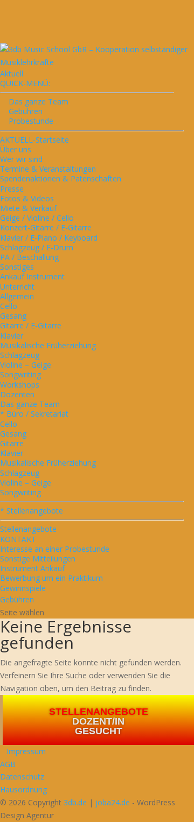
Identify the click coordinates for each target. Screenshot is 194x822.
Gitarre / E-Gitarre (30, 325)
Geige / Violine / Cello (37, 218)
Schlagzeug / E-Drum (36, 247)
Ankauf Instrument (32, 276)
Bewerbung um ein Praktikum (51, 578)
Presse (12, 189)
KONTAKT (18, 539)
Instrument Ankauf (32, 568)
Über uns (15, 149)
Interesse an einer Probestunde (54, 549)
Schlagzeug (19, 355)
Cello (8, 306)
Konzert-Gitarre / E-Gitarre (46, 227)
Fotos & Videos (27, 198)
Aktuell (11, 73)
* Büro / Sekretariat (34, 414)
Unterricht (17, 287)
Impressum (23, 751)
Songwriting (20, 374)
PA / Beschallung (29, 257)
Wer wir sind (21, 159)
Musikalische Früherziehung (48, 345)
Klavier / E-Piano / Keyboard (49, 238)
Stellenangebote (28, 529)
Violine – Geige (25, 365)
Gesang (13, 316)
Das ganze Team (30, 404)
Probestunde (26, 121)
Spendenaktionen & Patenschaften (60, 178)
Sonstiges (17, 267)
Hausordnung (23, 789)
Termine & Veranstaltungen (48, 169)
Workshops (19, 385)
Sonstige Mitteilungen (37, 558)
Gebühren (21, 111)
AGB (8, 764)
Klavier (11, 336)
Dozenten (17, 394)
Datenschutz (22, 776)
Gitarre (12, 443)
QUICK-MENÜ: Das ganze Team (34, 92)
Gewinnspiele (23, 588)
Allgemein (17, 296)
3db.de (75, 802)
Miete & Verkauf (28, 208)
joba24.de (112, 802)
